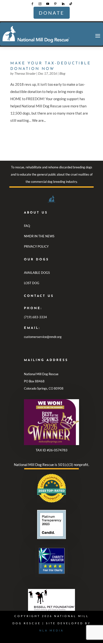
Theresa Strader (25, 73)
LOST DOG (31, 283)
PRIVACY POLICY (36, 246)
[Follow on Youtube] (48, 4)
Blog (62, 73)
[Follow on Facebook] (32, 4)
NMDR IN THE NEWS (39, 236)
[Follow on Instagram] (40, 4)
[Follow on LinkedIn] (63, 4)
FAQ (27, 226)
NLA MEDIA (51, 630)
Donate (51, 13)
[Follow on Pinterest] (55, 4)
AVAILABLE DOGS (37, 273)
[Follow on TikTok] (71, 4)
